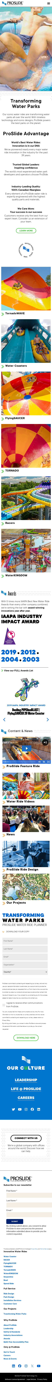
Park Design (9, 1297)
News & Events (10, 1359)
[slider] (22, 762)
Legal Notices (31, 1379)
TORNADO (12, 470)
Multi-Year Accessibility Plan (16, 1342)
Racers (10, 523)
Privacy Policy (34, 1249)
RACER (7, 1260)
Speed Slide (9, 1284)
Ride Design (9, 1294)
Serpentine (8, 1277)
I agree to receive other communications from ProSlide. (24, 1005)
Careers (26, 1098)
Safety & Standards (12, 1332)
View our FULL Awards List (18, 671)
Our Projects (16, 903)
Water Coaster (10, 1257)
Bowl (6, 1280)
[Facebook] (32, 1109)
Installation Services (12, 1301)
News (11, 834)
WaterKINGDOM (16, 575)
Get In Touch (9, 1352)
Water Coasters (16, 366)
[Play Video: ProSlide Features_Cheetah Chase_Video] (26, 748)
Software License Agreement (15, 1379)
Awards (7, 1339)
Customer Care (10, 1304)
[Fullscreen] (48, 762)
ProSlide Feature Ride (23, 766)
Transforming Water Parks (15, 1314)
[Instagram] (26, 1109)
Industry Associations (13, 1335)
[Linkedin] (38, 1109)
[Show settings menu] (44, 762)
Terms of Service (44, 1249)
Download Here (26, 1038)
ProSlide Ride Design (22, 869)
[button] (48, 3)
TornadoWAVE (15, 313)
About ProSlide (10, 1325)
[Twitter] (13, 1109)
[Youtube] (20, 1109)
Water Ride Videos (21, 801)
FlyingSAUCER (15, 418)
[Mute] (39, 762)
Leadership (26, 1080)
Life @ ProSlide (26, 1089)
